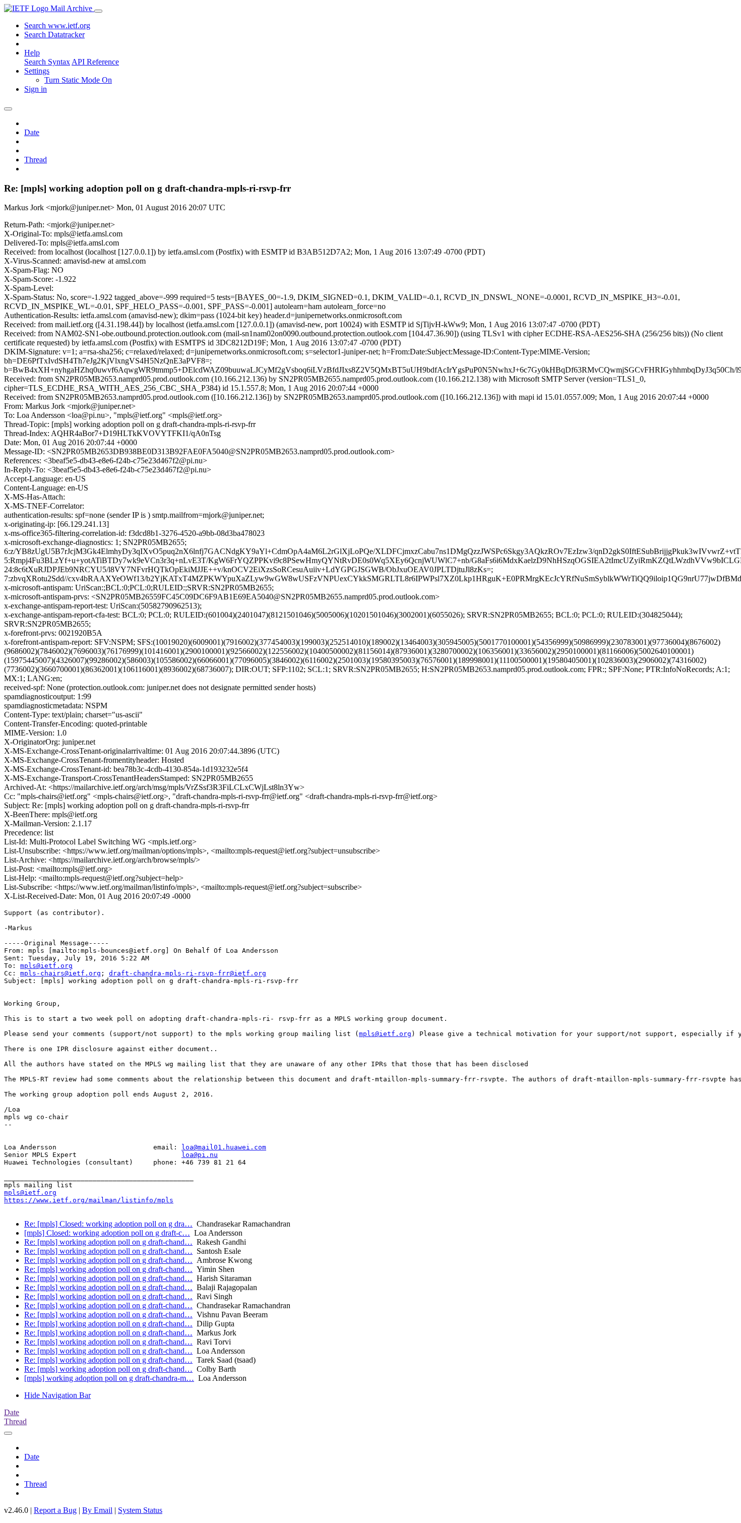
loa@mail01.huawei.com (223, 1147)
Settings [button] (36, 71)
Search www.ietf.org (57, 25)
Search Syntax (47, 61)
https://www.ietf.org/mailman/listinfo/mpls (88, 1200)
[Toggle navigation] (98, 11)
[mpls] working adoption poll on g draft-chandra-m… (109, 1378)
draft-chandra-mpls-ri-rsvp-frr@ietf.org (187, 973)
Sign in (35, 89)
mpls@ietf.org (46, 965)
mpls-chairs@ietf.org (60, 973)
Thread (35, 159)
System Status (140, 1510)
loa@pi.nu (199, 1155)
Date (31, 132)
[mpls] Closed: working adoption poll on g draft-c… (107, 1233)
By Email (97, 1510)
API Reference (95, 61)
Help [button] (32, 52)
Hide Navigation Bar (57, 1395)
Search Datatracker (54, 34)
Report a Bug (55, 1510)
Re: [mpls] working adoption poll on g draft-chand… (108, 1242)
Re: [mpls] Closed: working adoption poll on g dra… (108, 1224)
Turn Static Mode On (78, 80)
